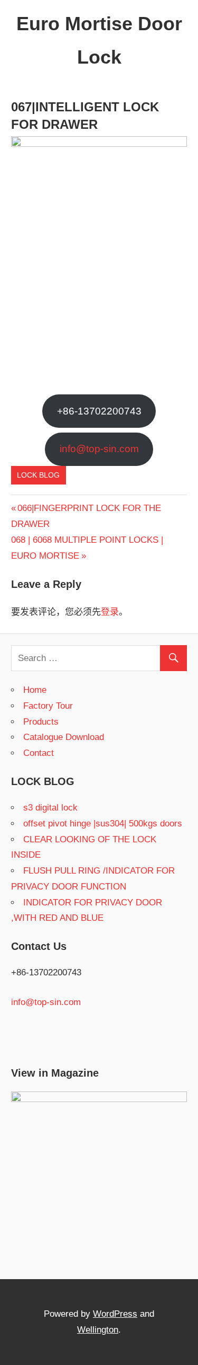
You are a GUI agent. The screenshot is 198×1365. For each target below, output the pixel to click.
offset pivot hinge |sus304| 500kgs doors (102, 823)
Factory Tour (48, 706)
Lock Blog (38, 475)
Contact (38, 753)
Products (41, 722)
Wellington (97, 1330)
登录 (110, 612)
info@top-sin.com (99, 448)
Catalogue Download (63, 737)
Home (34, 690)
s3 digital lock (50, 808)
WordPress (115, 1314)
